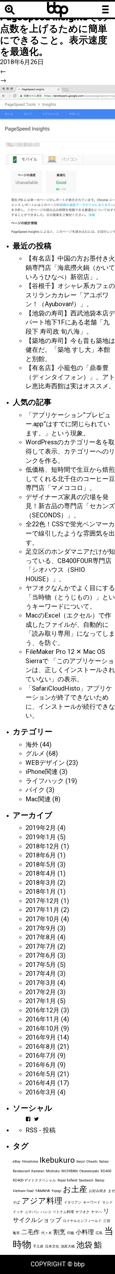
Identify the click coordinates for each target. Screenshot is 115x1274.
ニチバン (32, 1212)
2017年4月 (41, 973)
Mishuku (53, 1171)
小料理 (85, 1232)
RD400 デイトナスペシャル (34, 1180)
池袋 (84, 1244)
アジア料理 (41, 1200)
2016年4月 (41, 1083)
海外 (32, 744)
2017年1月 (41, 1001)
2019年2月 (41, 828)
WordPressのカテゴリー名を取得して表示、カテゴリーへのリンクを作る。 (70, 451)
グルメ (35, 753)
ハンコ (46, 1212)
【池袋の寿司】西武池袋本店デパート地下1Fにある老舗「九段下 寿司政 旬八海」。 (70, 322)
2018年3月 (41, 882)
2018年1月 (41, 891)
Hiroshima (30, 1161)
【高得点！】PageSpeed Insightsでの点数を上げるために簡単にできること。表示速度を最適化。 (54, 28)
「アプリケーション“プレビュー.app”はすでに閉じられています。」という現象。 (68, 424)
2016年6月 (41, 1065)
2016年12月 (42, 1010)
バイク (35, 790)
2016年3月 (41, 1092)
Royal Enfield (67, 1180)
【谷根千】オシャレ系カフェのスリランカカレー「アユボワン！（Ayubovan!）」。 (70, 295)
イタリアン (72, 1202)
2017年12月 (42, 901)
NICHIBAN (69, 1171)
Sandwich (86, 1180)
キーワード (92, 1202)
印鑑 (70, 1233)
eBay (16, 1161)
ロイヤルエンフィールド (82, 1221)
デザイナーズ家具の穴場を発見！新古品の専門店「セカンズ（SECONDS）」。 (70, 506)
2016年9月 (41, 1037)
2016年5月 (41, 1074)
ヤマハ (96, 1212)
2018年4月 (41, 873)
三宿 (106, 1221)
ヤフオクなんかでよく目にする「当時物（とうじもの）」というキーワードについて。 (70, 597)
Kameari (37, 1171)
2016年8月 (41, 1046)
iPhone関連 (42, 771)
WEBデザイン (45, 763)
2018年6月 (41, 855)
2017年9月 (41, 928)
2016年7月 (41, 1055)
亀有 (16, 1233)
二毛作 (30, 1232)
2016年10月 (42, 1028)
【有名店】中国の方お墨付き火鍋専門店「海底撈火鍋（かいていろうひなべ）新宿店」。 (70, 267)
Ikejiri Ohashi (86, 1161)
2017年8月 (41, 937)
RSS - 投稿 (41, 1130)
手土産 (38, 1246)
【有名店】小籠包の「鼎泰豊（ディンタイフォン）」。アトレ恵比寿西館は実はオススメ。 (70, 377)
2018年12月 (42, 846)
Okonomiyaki (89, 1171)
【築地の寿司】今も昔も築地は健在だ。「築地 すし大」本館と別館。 (70, 350)
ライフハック (45, 781)
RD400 (106, 1171)
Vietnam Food (23, 1191)
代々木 (46, 1233)
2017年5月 (41, 964)
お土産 (75, 1189)
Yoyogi (56, 1191)
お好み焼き (97, 1191)
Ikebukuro (57, 1160)
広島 (99, 1233)
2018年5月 (41, 864)
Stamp (99, 1180)
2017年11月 (42, 910)
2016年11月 (42, 1019)
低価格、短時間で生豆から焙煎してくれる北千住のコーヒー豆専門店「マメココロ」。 (70, 479)
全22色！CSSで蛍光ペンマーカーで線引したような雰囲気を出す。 (70, 533)
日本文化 (52, 1246)
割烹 (59, 1232)
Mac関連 (38, 799)
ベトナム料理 (63, 1212)
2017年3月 (41, 983)
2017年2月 (41, 992)
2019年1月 (41, 837)
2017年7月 (41, 946)
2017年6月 (41, 955)
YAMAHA (42, 1191)
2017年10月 (42, 919)
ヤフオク (82, 1212)
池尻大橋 (68, 1246)
